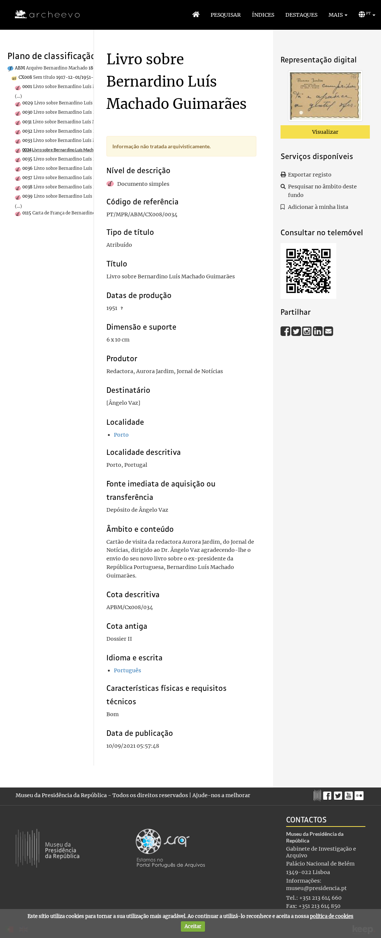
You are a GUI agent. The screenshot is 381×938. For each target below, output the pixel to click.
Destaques (301, 15)
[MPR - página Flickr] (360, 793)
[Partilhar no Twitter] (296, 330)
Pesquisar (226, 15)
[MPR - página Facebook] (328, 793)
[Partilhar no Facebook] (286, 330)
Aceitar (193, 926)
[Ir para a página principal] (43, 14)
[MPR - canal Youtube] (350, 793)
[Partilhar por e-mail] (328, 330)
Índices (263, 15)
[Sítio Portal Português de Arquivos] (170, 847)
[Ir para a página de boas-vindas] (196, 14)
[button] (338, 14)
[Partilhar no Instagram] (307, 330)
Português (127, 670)
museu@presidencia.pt (316, 888)
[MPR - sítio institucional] (318, 794)
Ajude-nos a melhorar (221, 795)
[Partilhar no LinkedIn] (318, 330)
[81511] (325, 97)
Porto (121, 434)
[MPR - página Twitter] (339, 793)
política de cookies (331, 916)
